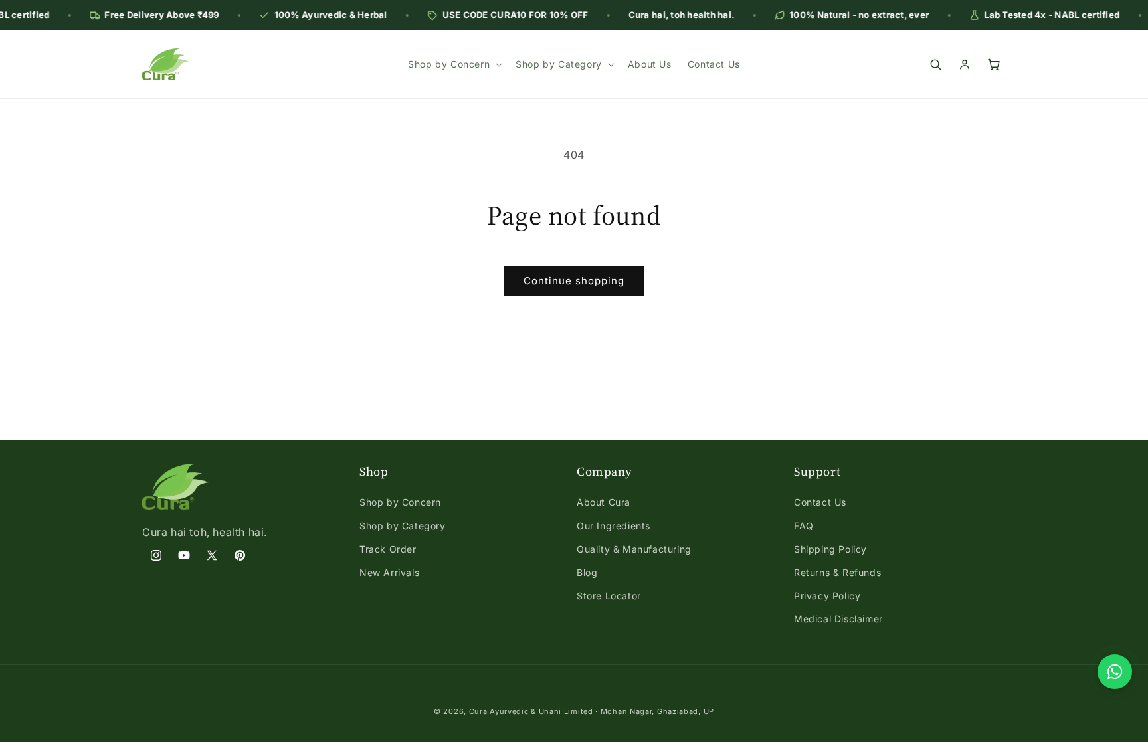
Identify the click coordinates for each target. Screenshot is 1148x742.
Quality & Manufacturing (634, 549)
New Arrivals (389, 572)
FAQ (804, 525)
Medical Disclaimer (838, 618)
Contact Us (820, 502)
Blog (587, 572)
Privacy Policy (827, 595)
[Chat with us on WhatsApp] (1115, 671)
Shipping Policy (830, 549)
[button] (454, 64)
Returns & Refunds (837, 572)
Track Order (388, 549)
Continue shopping (574, 280)
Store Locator (609, 595)
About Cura (603, 502)
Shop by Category (402, 525)
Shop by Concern (400, 502)
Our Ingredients (613, 525)
